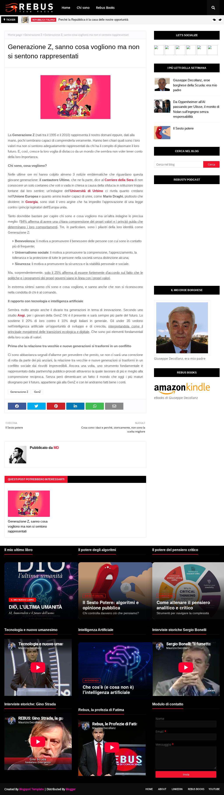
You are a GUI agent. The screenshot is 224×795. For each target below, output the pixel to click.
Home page (15, 35)
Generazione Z (33, 35)
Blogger (71, 789)
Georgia (31, 202)
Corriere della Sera (119, 180)
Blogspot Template (31, 789)
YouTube (214, 789)
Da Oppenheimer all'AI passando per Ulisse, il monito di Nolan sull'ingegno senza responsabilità (196, 109)
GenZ (37, 392)
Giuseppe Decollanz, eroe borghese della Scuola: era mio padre (195, 85)
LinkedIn (177, 789)
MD (56, 448)
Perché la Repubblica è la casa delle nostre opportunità (93, 19)
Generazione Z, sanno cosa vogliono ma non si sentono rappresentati (27, 526)
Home (149, 789)
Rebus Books (196, 789)
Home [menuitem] (66, 7)
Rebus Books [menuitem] (105, 7)
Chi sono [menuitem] (83, 7)
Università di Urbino (86, 191)
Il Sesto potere (183, 128)
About (162, 789)
